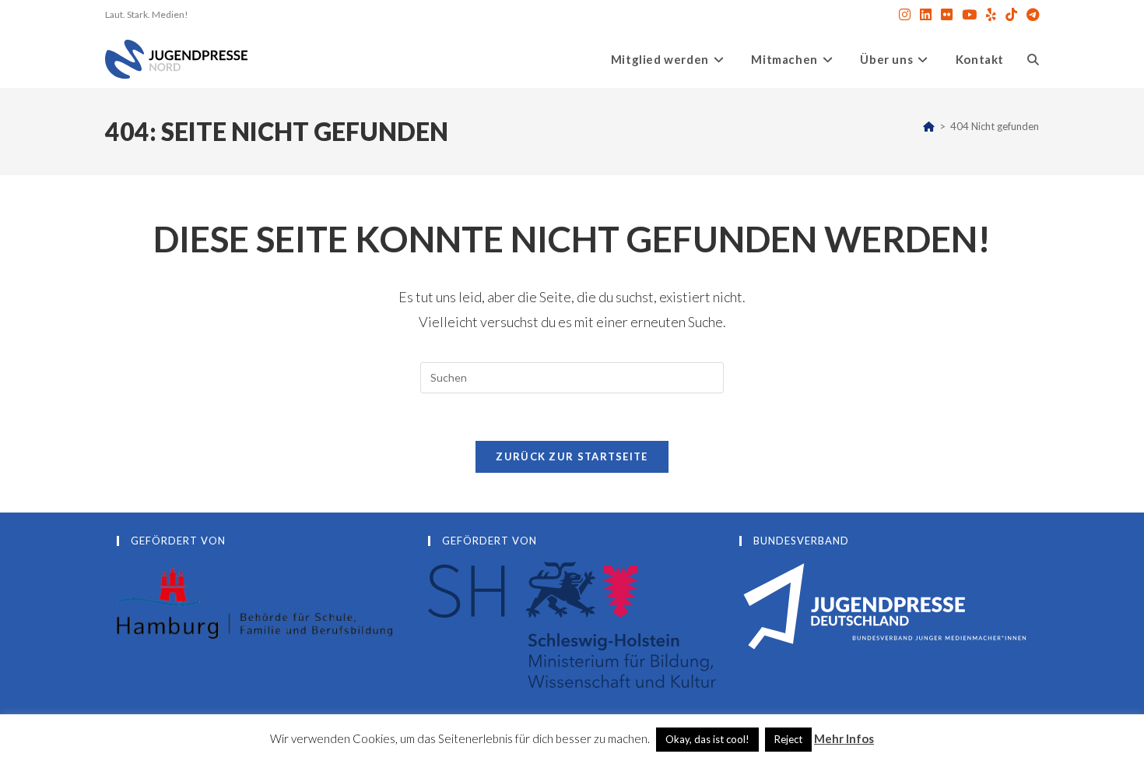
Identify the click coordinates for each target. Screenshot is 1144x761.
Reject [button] (788, 739)
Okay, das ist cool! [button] (707, 739)
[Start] (929, 126)
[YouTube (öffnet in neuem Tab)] (969, 15)
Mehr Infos (844, 738)
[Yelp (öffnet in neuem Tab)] (991, 15)
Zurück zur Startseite (571, 456)
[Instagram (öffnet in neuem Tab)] (904, 15)
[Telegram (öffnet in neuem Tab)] (1030, 15)
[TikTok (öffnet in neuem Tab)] (1011, 15)
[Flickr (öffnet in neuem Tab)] (946, 15)
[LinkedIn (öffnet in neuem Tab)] (925, 15)
